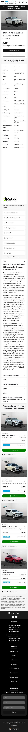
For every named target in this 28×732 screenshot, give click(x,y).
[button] (20, 2)
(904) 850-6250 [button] (15, 631)
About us (14, 655)
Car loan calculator (14, 668)
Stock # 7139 (5, 524)
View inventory (14, 651)
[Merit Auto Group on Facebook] (12, 616)
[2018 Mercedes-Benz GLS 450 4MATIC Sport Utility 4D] (14, 513)
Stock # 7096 (5, 479)
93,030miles (22, 529)
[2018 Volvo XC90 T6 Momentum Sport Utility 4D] (14, 467)
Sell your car (14, 660)
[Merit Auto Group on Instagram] (16, 616)
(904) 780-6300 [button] (15, 640)
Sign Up (14, 712)
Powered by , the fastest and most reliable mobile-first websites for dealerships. (14, 723)
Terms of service (14, 677)
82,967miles (22, 483)
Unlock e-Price (15, 450)
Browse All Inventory (14, 50)
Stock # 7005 (5, 433)
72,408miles (22, 574)
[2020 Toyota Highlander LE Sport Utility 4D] (14, 421)
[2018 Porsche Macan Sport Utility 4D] (14, 559)
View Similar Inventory (14, 55)
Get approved (14, 664)
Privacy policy (14, 673)
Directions (14, 681)
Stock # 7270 (5, 570)
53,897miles (22, 437)
